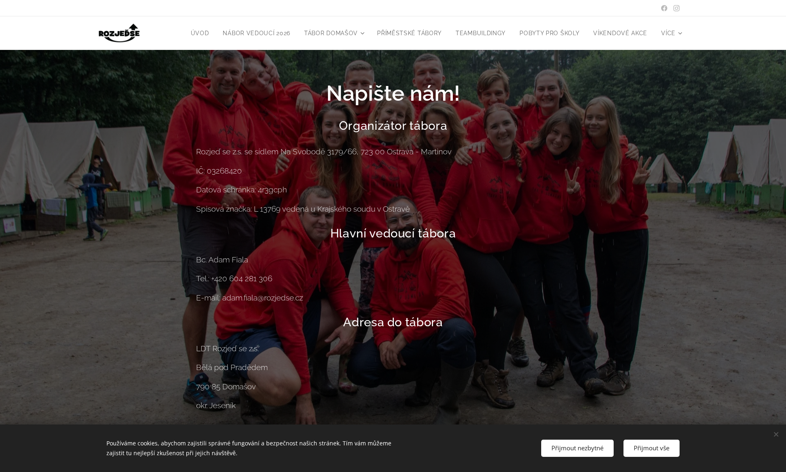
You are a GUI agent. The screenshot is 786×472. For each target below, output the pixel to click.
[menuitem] (200, 33)
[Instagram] (676, 8)
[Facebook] (664, 8)
